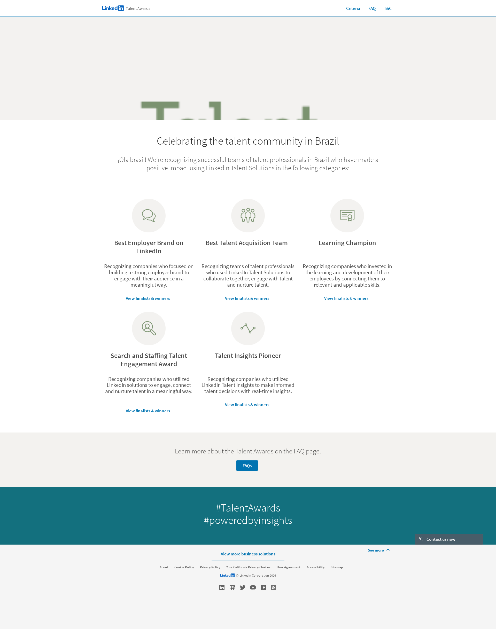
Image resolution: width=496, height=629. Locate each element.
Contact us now (440, 539)
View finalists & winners (148, 298)
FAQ (372, 8)
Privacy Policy (210, 567)
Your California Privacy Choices (248, 567)
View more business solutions (248, 553)
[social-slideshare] (232, 587)
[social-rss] (273, 587)
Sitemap (337, 567)
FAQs (247, 465)
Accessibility (315, 567)
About (164, 567)
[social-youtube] (253, 587)
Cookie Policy (184, 567)
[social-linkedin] (222, 587)
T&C (388, 8)
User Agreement (288, 567)
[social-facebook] (263, 587)
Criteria (353, 8)
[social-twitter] (242, 587)
